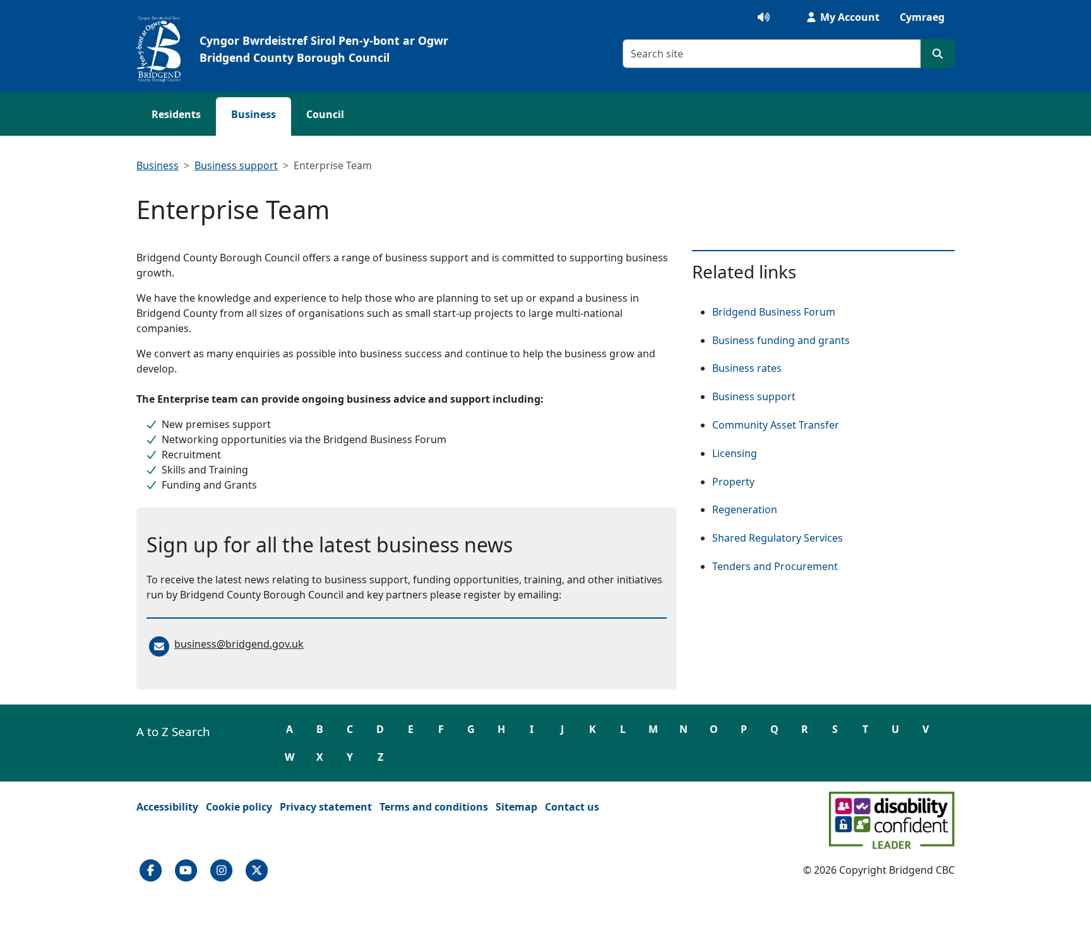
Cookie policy (239, 807)
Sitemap (516, 807)
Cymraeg (922, 17)
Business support (236, 165)
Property (733, 482)
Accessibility (167, 807)
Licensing (734, 453)
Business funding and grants (781, 340)
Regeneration (744, 509)
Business (253, 114)
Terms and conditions (433, 807)
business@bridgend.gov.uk (239, 644)
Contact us (572, 807)
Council (325, 114)
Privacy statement (326, 807)
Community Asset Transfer (775, 425)
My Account (848, 17)
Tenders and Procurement (775, 566)
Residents (176, 114)
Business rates (747, 368)
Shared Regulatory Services (777, 538)
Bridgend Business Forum (773, 312)
